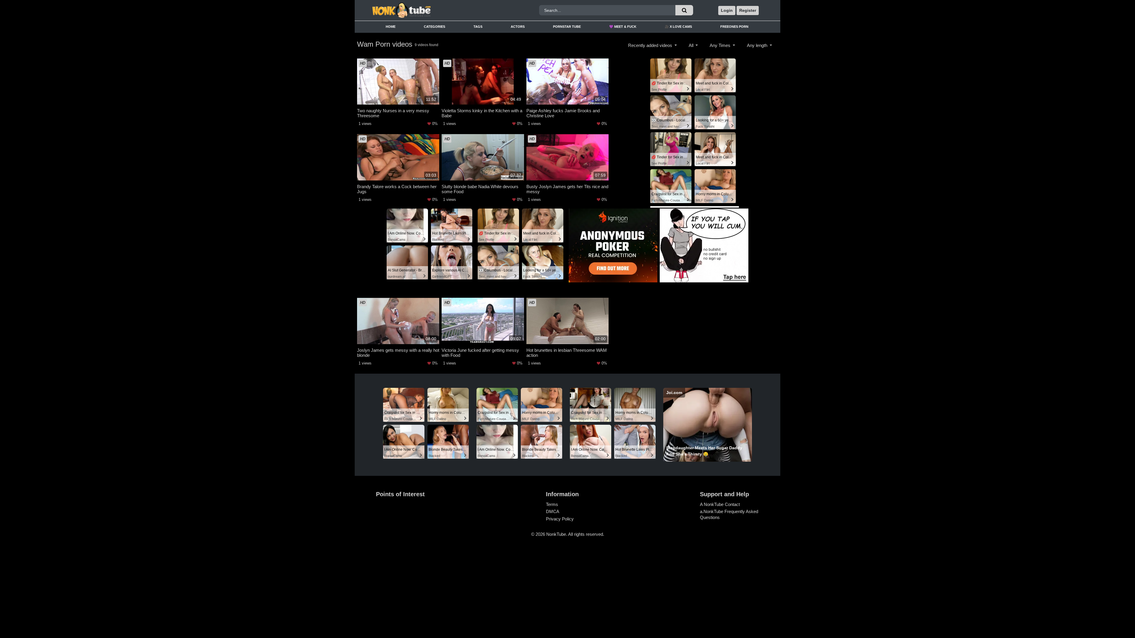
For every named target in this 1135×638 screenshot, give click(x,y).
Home (390, 26)
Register (747, 10)
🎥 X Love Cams (678, 26)
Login (727, 10)
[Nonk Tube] (421, 10)
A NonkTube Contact (720, 504)
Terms (552, 504)
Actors (518, 26)
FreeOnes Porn (734, 26)
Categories (434, 26)
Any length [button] (757, 45)
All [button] (692, 45)
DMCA (552, 511)
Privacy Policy (560, 518)
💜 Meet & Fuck (622, 26)
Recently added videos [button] (650, 45)
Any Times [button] (721, 45)
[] (684, 10)
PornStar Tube (567, 26)
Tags (478, 26)
